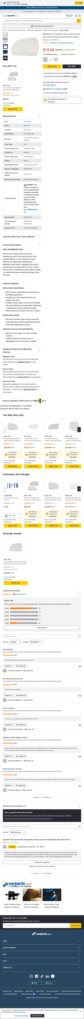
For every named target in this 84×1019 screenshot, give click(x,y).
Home (5, 30)
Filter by (5, 642)
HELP (5, 954)
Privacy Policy (40, 991)
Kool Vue (26, 125)
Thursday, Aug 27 (49, 85)
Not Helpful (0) (21, 666)
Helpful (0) (8, 666)
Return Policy (23, 377)
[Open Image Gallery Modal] (25, 47)
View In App (78, 3)
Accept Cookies (37, 1015)
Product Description (12, 245)
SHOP (5, 941)
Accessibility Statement (10, 994)
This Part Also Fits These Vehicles (19, 236)
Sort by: (5, 832)
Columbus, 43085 (60, 89)
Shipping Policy (24, 362)
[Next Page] (52, 797)
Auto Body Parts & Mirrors (17, 30)
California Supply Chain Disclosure (71, 991)
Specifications (9, 116)
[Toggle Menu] (4, 15)
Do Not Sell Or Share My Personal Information (68, 994)
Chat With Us (39, 401)
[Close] (80, 1011)
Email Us (40, 401)
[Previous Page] (32, 797)
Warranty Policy (30, 389)
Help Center (42, 401)
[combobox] (36, 642)
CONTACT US (7, 967)
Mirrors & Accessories (51, 30)
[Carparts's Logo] (13, 15)
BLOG (5, 961)
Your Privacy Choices (45, 994)
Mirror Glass (27, 121)
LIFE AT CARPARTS (9, 948)
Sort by (25, 642)
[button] (42, 3)
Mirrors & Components (34, 30)
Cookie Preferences (26, 994)
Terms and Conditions (52, 991)
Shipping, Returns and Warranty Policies (17, 350)
